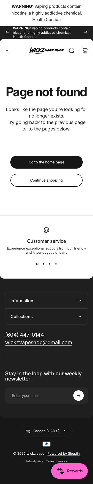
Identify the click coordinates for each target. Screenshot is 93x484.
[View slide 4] (56, 264)
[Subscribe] (78, 395)
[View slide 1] (37, 264)
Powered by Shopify (64, 453)
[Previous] (7, 32)
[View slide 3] (50, 264)
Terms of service (56, 461)
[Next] (85, 32)
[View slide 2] (43, 264)
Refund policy (34, 461)
